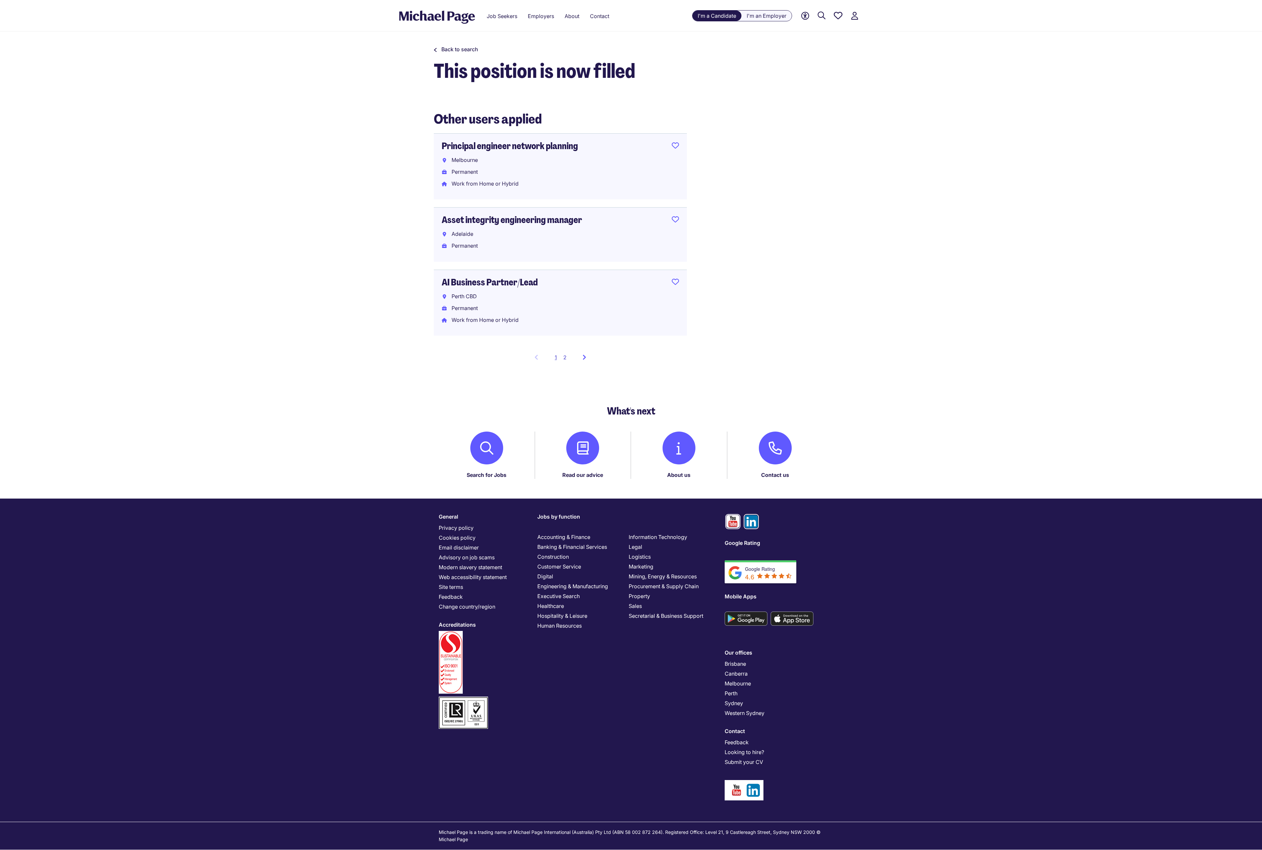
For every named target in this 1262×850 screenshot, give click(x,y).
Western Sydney (744, 713)
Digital (545, 576)
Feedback (451, 596)
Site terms (451, 587)
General (448, 516)
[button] (456, 49)
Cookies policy (457, 537)
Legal (635, 547)
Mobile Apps (741, 596)
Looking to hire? (744, 752)
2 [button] (565, 357)
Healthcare (550, 606)
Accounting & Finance (563, 537)
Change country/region (467, 606)
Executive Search (558, 596)
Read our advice (582, 475)
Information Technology (658, 537)
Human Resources (559, 625)
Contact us (775, 475)
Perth (731, 693)
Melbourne (738, 683)
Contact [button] (599, 16)
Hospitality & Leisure (562, 616)
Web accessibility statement (473, 577)
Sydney (734, 703)
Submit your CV (744, 762)
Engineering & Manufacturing (572, 586)
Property (639, 596)
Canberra (736, 673)
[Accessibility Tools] (805, 16)
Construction (553, 556)
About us (678, 475)
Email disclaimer (459, 547)
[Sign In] (854, 15)
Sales (635, 606)
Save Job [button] (675, 147)
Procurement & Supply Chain (664, 586)
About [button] (572, 16)
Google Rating (742, 543)
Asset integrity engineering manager (512, 220)
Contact (735, 731)
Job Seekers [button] (502, 16)
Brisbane (735, 663)
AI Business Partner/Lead (490, 282)
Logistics (640, 556)
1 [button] (557, 359)
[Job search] (822, 16)
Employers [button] (541, 16)
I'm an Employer (766, 15)
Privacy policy (456, 528)
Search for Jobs (486, 475)
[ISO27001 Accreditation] (463, 699)
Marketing (641, 566)
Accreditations (457, 624)
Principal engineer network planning (510, 146)
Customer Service (559, 566)
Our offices (738, 652)
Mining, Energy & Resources (663, 576)
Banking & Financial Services (572, 547)
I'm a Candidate (717, 15)
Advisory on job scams (467, 557)
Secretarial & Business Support (666, 616)
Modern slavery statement (470, 567)
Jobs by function (558, 516)
